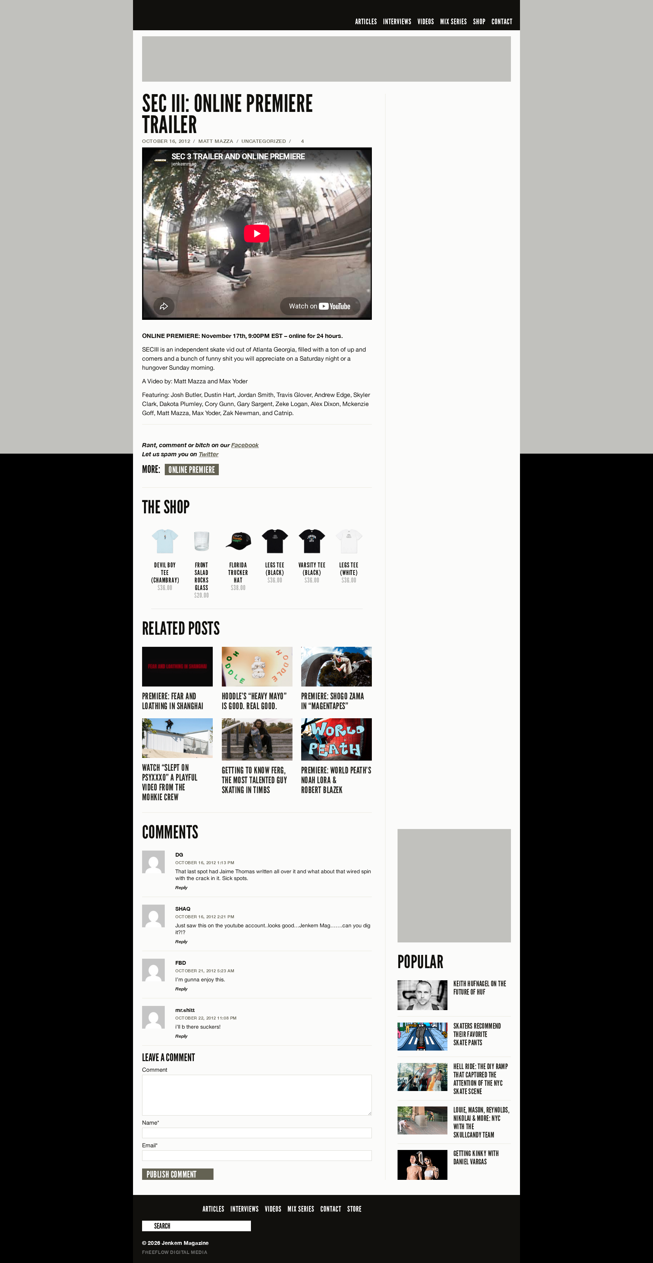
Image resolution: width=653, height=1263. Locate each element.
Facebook (245, 444)
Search (147, 1226)
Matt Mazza (216, 141)
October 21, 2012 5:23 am (204, 970)
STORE (354, 1208)
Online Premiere (192, 470)
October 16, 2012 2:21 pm (204, 916)
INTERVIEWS (397, 21)
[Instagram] (469, 9)
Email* (150, 1145)
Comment (155, 1069)
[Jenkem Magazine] (196, 15)
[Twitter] (457, 9)
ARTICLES (366, 21)
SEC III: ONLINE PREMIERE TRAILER (227, 114)
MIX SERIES (453, 21)
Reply (181, 887)
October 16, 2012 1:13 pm (204, 862)
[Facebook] (446, 9)
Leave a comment (168, 1057)
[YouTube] (486, 9)
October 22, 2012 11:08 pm (206, 1017)
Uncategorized (263, 141)
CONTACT (502, 21)
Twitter (208, 453)
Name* (150, 1122)
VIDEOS (426, 21)
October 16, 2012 (166, 141)
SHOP (479, 21)
